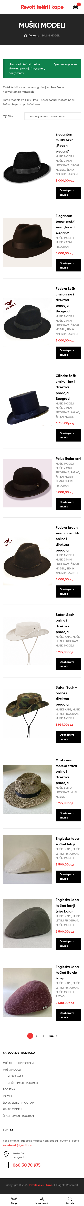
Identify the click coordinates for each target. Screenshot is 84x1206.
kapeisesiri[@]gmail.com (17, 1145)
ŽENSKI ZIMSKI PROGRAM (18, 1115)
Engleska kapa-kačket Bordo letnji (68, 972)
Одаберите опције (67, 193)
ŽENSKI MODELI (65, 416)
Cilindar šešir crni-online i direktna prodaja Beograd (66, 387)
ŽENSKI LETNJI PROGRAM (18, 1102)
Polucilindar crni (68, 458)
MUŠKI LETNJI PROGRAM (18, 1063)
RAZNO (75, 412)
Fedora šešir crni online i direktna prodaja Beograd (65, 299)
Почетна (34, 35)
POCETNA (9, 1089)
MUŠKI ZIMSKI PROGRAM (22, 1083)
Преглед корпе (63, 64)
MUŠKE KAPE (63, 636)
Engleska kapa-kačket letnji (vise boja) (68, 905)
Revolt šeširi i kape (42, 7)
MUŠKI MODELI (65, 156)
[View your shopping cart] (75, 7)
